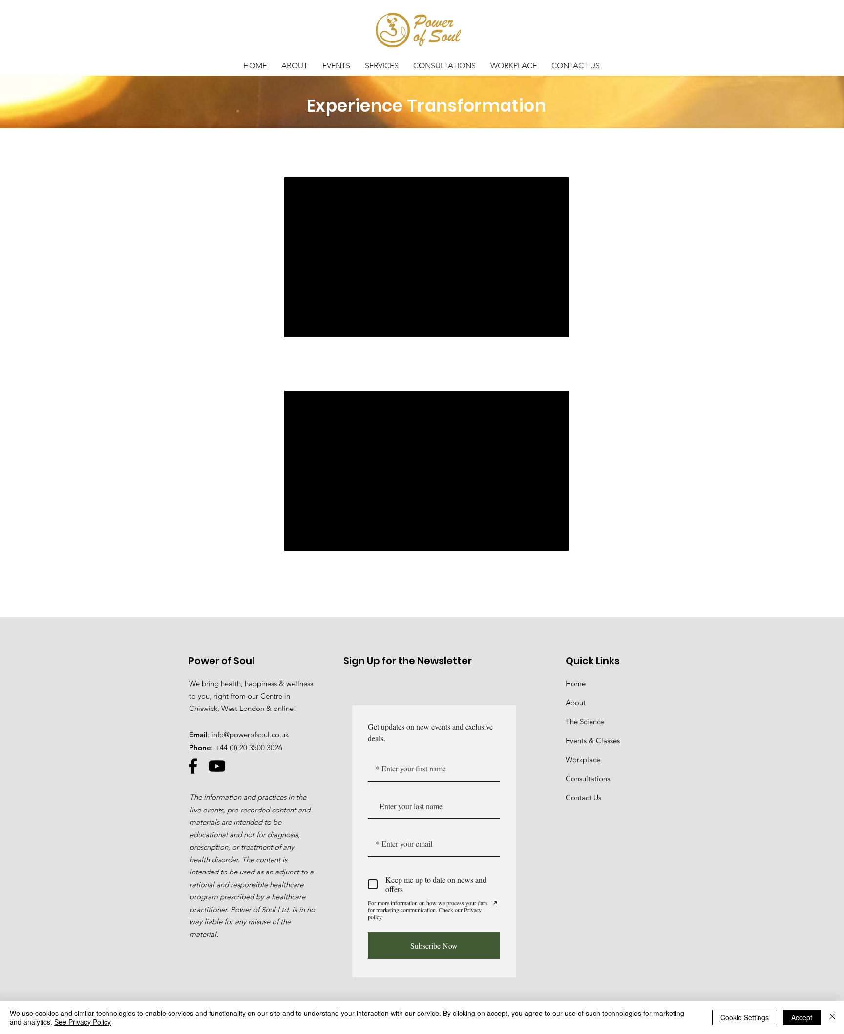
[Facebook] (193, 766)
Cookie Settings (744, 1017)
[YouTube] (217, 766)
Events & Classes (593, 740)
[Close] (832, 1017)
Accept (801, 1017)
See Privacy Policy (82, 1022)
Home (576, 683)
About (576, 702)
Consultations (588, 778)
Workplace (583, 759)
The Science (585, 721)
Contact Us (583, 797)
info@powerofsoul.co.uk (250, 734)
